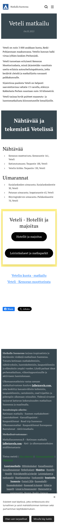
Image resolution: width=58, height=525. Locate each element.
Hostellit (50, 469)
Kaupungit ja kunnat (33, 485)
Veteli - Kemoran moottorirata (29, 281)
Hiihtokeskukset (29, 466)
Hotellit (8, 473)
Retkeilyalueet (27, 469)
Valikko (52, 7)
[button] (46, 6)
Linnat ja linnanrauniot (26, 488)
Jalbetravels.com (12, 443)
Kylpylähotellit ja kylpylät (25, 473)
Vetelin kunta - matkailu (29, 275)
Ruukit (36, 492)
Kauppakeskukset (14, 485)
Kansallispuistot (45, 466)
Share (10, 309)
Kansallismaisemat (11, 469)
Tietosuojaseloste (44, 456)
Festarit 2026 (27, 481)
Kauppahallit (41, 481)
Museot (27, 492)
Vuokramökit (37, 477)
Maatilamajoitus (22, 477)
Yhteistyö (8, 460)
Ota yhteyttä (26, 456)
